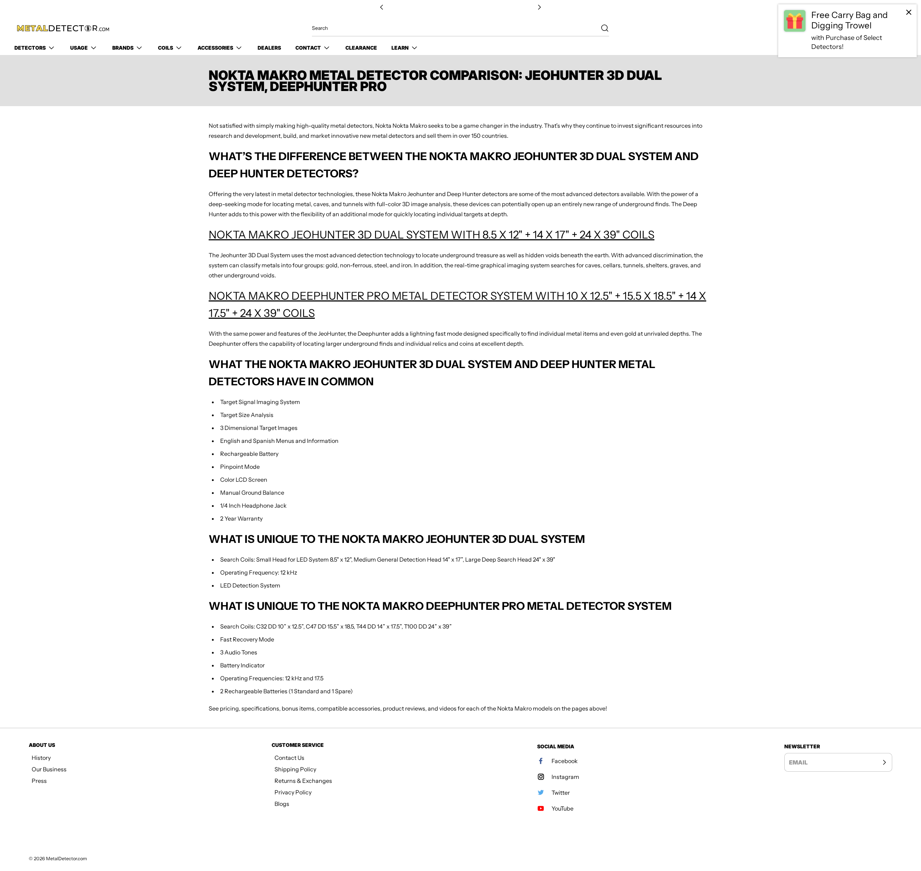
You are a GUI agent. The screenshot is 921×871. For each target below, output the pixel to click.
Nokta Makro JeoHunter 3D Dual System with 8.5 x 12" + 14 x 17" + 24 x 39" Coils (431, 234)
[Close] (909, 12)
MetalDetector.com (66, 858)
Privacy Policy (293, 792)
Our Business (49, 769)
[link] (847, 30)
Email (798, 762)
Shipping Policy (295, 769)
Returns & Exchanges (303, 780)
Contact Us (289, 757)
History (41, 757)
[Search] (601, 28)
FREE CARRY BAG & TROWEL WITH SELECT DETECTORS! (460, 7)
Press (39, 780)
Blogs (282, 803)
